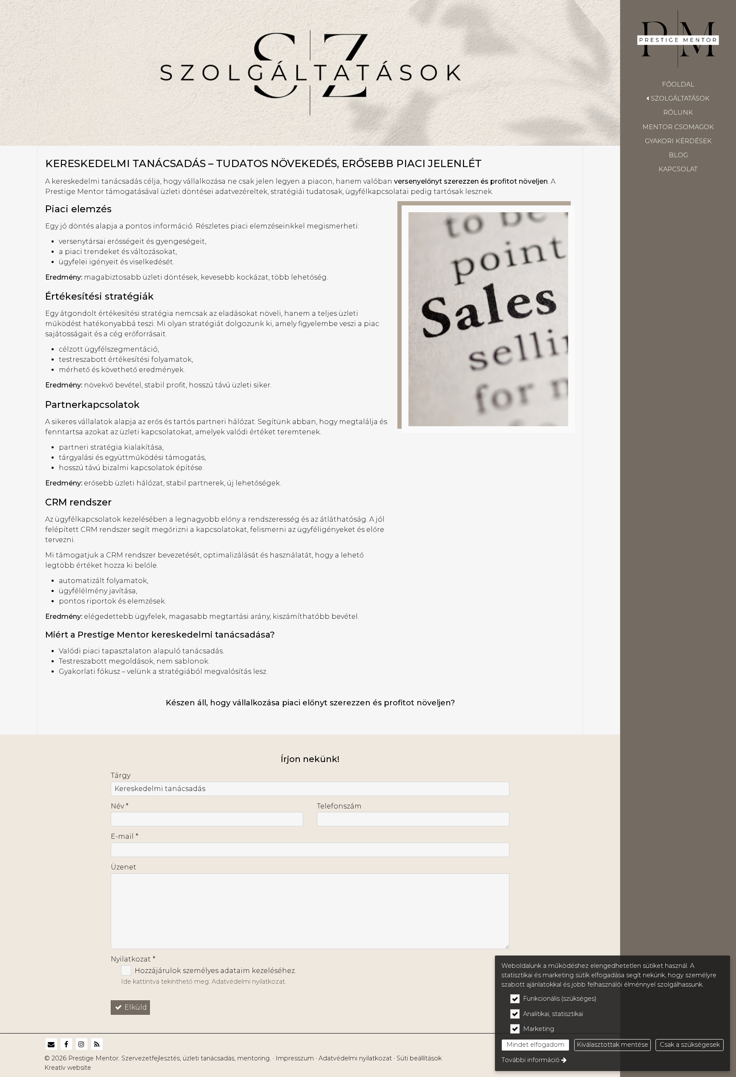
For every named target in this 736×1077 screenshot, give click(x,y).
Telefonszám (339, 806)
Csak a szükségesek (690, 1044)
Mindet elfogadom (535, 1044)
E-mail (124, 836)
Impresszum (295, 1058)
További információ (530, 1060)
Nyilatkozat (133, 959)
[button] (678, 98)
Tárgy (120, 775)
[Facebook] (66, 1044)
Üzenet (123, 867)
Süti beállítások (419, 1058)
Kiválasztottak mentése (612, 1044)
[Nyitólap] (678, 39)
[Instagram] (82, 1044)
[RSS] (97, 1044)
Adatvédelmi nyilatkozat (248, 981)
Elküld (135, 1007)
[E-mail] (51, 1044)
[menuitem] (678, 84)
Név (120, 806)
